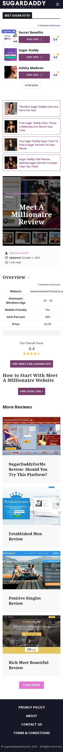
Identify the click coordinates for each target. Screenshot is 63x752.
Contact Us (31, 724)
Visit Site (32, 39)
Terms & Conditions (31, 733)
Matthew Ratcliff (19, 253)
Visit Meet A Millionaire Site (31, 364)
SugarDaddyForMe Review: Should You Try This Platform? (28, 469)
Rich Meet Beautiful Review (29, 665)
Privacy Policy (31, 707)
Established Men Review (25, 536)
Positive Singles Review (25, 600)
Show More (31, 85)
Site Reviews (22, 193)
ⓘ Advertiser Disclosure (49, 285)
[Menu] (57, 4)
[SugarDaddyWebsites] (24, 4)
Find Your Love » (31, 391)
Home (9, 193)
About (31, 716)
